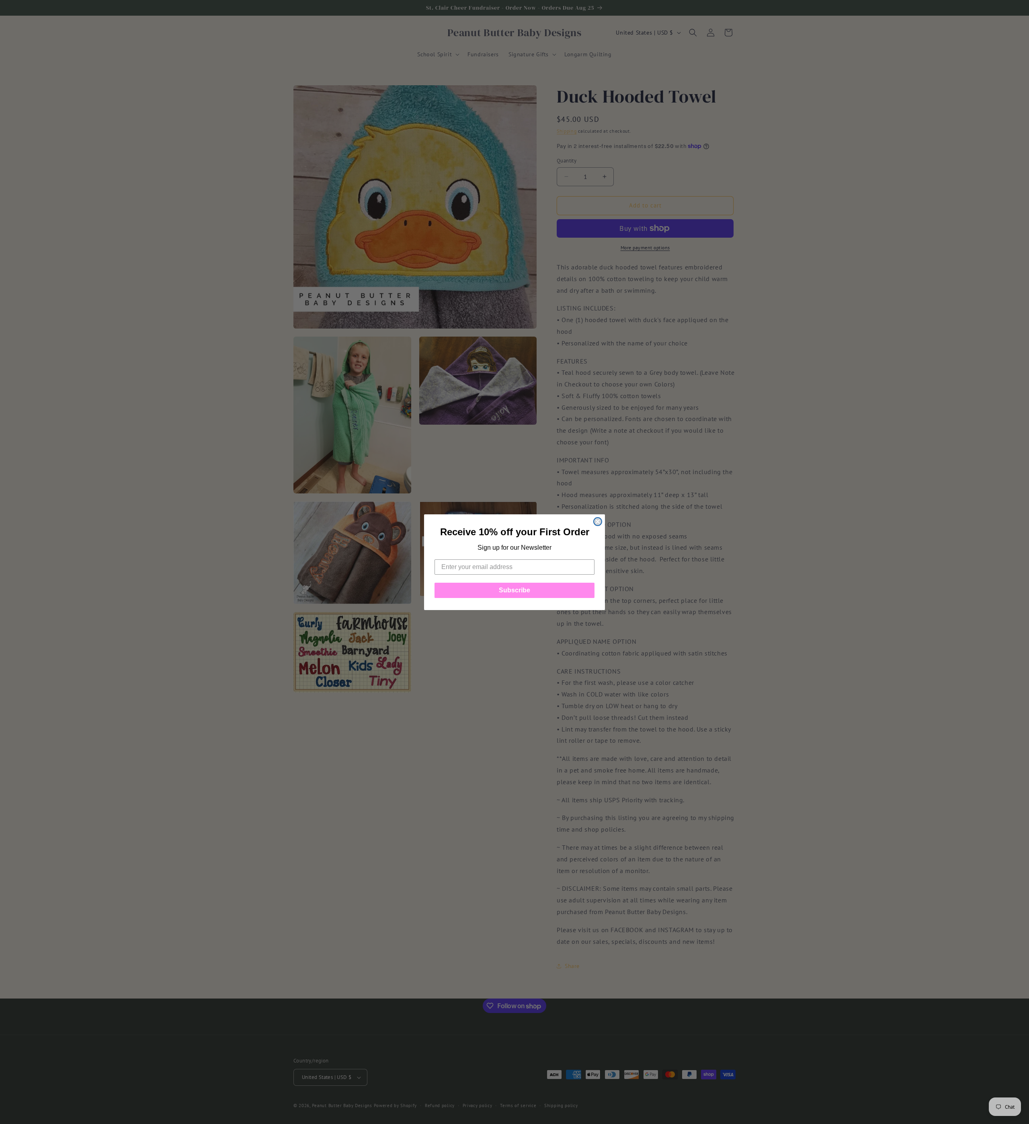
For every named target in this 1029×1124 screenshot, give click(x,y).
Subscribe (514, 590)
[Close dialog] (598, 522)
